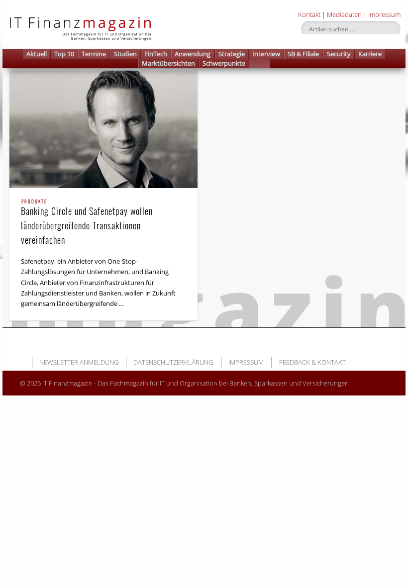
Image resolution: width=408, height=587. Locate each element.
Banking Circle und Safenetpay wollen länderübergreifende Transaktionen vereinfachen (87, 222)
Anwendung (192, 53)
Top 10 (64, 53)
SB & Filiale (303, 53)
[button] (259, 63)
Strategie (231, 53)
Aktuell (36, 53)
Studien (125, 53)
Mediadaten (344, 14)
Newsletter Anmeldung (78, 362)
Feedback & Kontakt (312, 362)
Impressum (384, 14)
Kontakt (309, 14)
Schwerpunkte (224, 63)
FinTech (155, 53)
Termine (94, 53)
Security (339, 53)
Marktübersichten (168, 63)
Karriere (370, 53)
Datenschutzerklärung (173, 362)
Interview (266, 53)
